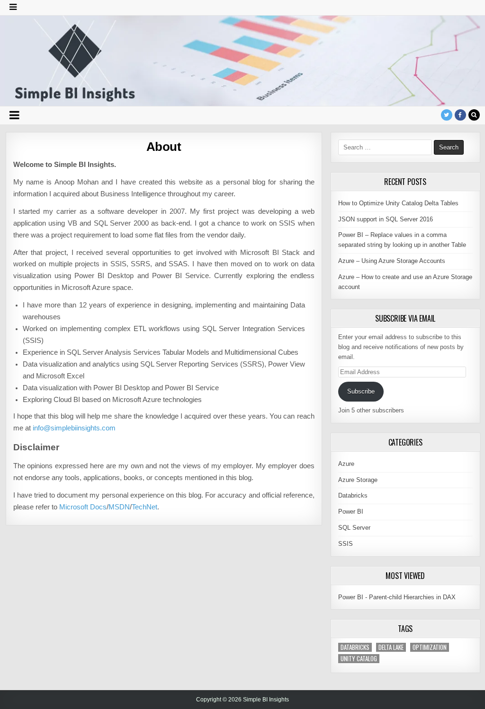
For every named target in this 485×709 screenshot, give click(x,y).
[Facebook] (460, 115)
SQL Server (354, 527)
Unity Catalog (359, 658)
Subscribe (361, 391)
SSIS (345, 543)
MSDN (119, 507)
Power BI (350, 511)
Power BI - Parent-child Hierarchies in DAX (397, 597)
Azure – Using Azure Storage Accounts (391, 260)
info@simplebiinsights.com (74, 428)
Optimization (430, 647)
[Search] (474, 115)
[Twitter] (446, 115)
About (163, 147)
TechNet (144, 507)
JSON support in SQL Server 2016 (385, 219)
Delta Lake (391, 647)
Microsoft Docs (83, 507)
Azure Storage (357, 479)
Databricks (353, 495)
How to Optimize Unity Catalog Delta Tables (398, 203)
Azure (346, 463)
